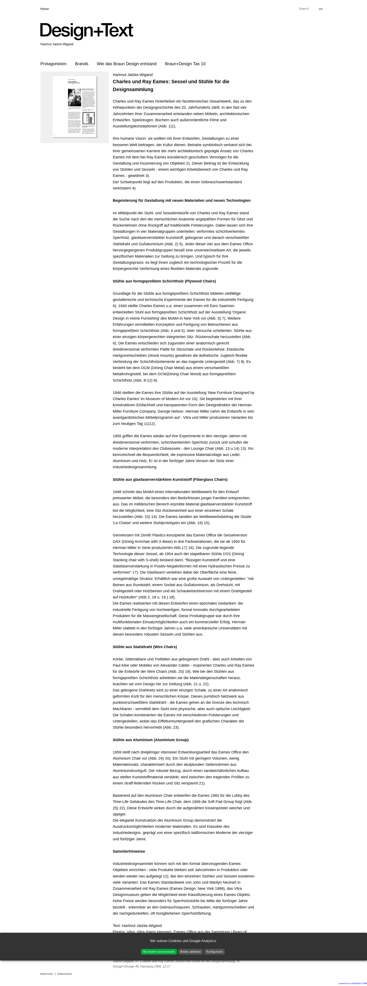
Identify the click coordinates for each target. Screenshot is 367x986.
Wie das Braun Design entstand (127, 63)
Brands (81, 63)
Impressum (46, 973)
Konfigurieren (214, 951)
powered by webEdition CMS (353, 983)
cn (320, 9)
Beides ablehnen (190, 951)
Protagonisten (53, 63)
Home (44, 9)
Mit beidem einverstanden (159, 951)
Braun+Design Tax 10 (185, 63)
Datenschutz (64, 973)
